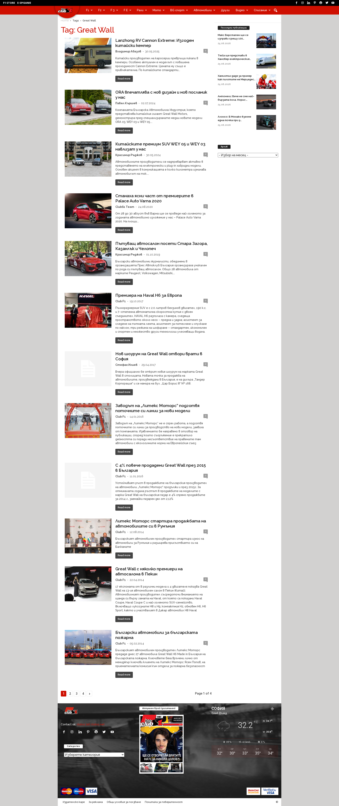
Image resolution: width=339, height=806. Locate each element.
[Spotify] (320, 3)
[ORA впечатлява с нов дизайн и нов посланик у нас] (88, 107)
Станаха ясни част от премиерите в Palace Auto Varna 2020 (154, 198)
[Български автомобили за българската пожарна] (88, 647)
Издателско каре (74, 802)
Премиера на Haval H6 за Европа (148, 295)
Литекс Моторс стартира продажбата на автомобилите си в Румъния (160, 523)
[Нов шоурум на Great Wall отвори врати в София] (88, 368)
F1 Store (9, 3)
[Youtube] (333, 3)
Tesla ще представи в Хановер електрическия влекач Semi (234, 59)
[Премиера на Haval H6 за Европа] (88, 310)
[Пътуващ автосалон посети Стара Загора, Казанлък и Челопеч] (88, 258)
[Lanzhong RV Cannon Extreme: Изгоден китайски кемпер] (88, 55)
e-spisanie (24, 3)
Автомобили (203, 10)
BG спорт (177, 10)
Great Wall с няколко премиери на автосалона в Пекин (149, 571)
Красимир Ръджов (128, 155)
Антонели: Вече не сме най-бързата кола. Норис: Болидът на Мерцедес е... (236, 100)
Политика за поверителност (164, 802)
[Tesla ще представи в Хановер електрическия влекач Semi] (266, 61)
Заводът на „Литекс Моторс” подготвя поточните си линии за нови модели (157, 408)
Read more (124, 78)
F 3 (113, 10)
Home (65, 20)
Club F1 (120, 301)
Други (225, 10)
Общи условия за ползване (124, 802)
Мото (157, 10)
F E (126, 10)
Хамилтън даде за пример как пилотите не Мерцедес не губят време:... (236, 79)
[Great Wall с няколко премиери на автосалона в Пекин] (88, 583)
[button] (275, 10)
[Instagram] (302, 3)
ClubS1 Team (124, 206)
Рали (140, 10)
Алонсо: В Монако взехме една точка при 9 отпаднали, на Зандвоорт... (236, 120)
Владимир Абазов (128, 51)
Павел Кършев (126, 103)
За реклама (96, 802)
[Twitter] (326, 3)
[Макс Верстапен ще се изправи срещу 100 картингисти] (266, 40)
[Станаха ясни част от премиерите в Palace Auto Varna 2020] (88, 210)
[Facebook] (296, 3)
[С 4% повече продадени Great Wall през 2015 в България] (88, 480)
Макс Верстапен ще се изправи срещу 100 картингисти (233, 39)
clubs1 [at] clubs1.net (91, 724)
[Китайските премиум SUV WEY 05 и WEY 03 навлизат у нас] (88, 159)
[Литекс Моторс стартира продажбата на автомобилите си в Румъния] (88, 535)
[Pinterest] (314, 3)
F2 (99, 10)
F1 (87, 10)
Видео (240, 10)
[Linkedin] (308, 3)
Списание (260, 10)
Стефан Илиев (126, 364)
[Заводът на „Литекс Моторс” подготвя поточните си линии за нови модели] (88, 420)
